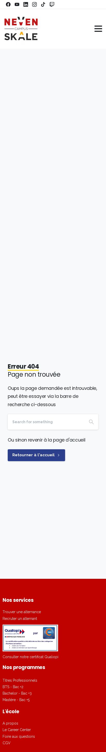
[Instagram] (34, 4)
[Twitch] (52, 4)
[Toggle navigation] (98, 28)
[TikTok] (43, 4)
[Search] (91, 422)
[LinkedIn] (25, 4)
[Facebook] (8, 4)
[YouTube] (17, 4)
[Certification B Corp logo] (30, 638)
